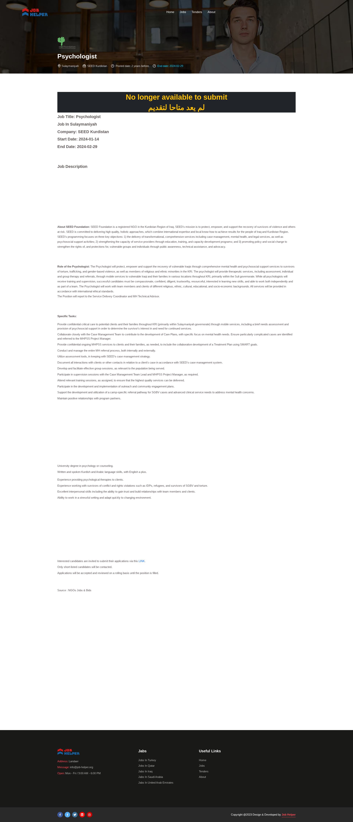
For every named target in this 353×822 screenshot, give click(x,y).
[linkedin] (82, 814)
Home (170, 12)
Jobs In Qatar (146, 765)
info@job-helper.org (81, 767)
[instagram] (89, 814)
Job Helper (289, 814)
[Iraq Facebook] (67, 814)
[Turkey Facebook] (60, 814)
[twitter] (75, 814)
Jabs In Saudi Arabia (150, 776)
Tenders (197, 12)
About (211, 12)
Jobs (183, 12)
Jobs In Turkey (147, 760)
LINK (142, 561)
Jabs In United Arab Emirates (155, 782)
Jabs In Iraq (145, 771)
